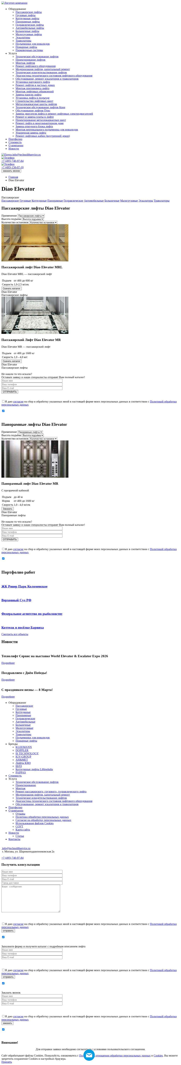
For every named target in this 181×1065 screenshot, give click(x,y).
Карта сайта (23, 829)
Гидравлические (73, 200)
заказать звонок (11, 171)
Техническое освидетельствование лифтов (41, 797)
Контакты (14, 839)
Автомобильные (94, 200)
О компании (15, 810)
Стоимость (15, 775)
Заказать (7, 508)
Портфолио (15, 807)
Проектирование (26, 785)
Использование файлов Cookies (35, 823)
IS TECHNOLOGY (27, 753)
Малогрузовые (129, 200)
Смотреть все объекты (14, 634)
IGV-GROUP (23, 756)
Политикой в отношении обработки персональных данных (115, 1055)
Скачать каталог (11, 288)
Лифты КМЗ (23, 762)
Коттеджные (39, 200)
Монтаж (20, 788)
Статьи (20, 835)
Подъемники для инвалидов (33, 737)
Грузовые (25, 200)
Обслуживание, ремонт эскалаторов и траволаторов (47, 804)
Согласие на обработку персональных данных (43, 820)
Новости (13, 832)
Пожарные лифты (26, 740)
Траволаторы (162, 200)
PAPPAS (21, 772)
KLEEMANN (24, 747)
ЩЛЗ (19, 766)
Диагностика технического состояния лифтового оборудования (54, 801)
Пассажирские (10, 200)
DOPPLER (22, 750)
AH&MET (22, 759)
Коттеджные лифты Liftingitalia (34, 769)
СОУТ (19, 826)
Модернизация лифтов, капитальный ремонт (43, 794)
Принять (6, 1061)
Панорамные (55, 200)
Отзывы (20, 813)
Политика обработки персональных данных (42, 816)
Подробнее (8, 662)
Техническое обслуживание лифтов (37, 781)
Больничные (111, 200)
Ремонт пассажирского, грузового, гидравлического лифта (51, 791)
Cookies (158, 1055)
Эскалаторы (146, 200)
